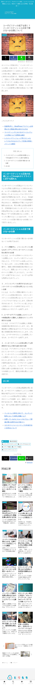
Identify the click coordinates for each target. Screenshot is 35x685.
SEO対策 (14, 441)
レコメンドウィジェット (10, 449)
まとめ (8, 166)
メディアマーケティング (10, 444)
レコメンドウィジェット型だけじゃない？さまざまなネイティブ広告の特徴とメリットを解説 (18, 141)
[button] (29, 58)
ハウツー (6, 441)
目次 (14, 151)
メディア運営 (7, 447)
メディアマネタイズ (25, 444)
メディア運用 (17, 447)
